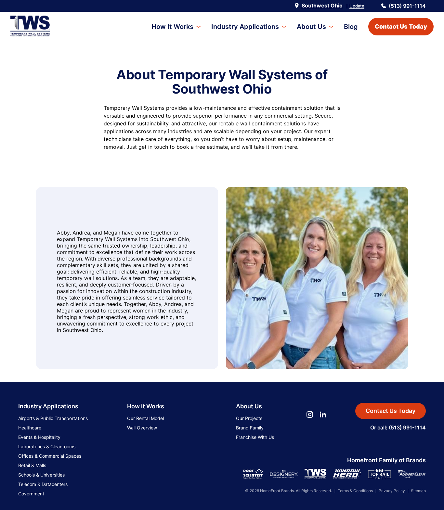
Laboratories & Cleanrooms (46, 446)
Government (31, 493)
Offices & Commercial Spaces (49, 456)
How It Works (172, 26)
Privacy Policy (392, 490)
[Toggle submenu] (198, 27)
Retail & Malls (32, 465)
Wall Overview (142, 427)
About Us (311, 26)
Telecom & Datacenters (43, 484)
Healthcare (29, 427)
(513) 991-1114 (407, 6)
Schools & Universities (41, 475)
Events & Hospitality (39, 437)
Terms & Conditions (355, 490)
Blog (351, 26)
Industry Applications (245, 26)
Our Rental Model (145, 418)
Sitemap (418, 490)
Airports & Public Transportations (53, 418)
